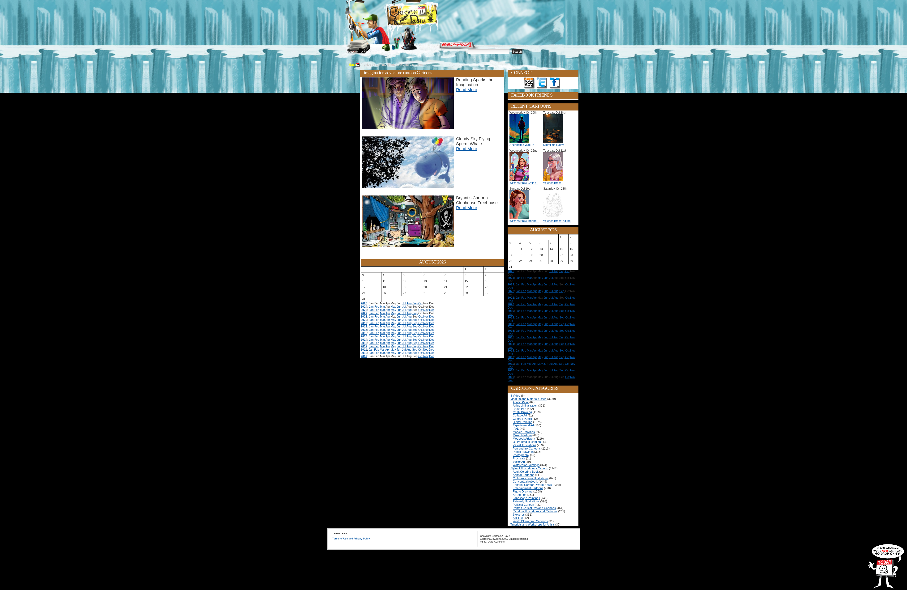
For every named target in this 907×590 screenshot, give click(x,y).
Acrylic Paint (521, 402)
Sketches (519, 514)
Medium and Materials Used (528, 399)
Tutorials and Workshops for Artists (532, 524)
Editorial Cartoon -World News (532, 485)
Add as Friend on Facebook (555, 83)
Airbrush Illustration (525, 405)
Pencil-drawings (523, 452)
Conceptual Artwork (525, 481)
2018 (364, 326)
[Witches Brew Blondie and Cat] (554, 179)
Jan (371, 306)
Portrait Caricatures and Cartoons (534, 508)
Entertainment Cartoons (528, 488)
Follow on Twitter (542, 83)
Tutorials (403, 52)
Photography (521, 455)
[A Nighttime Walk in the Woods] (520, 141)
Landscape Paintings (526, 498)
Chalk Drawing (522, 412)
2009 (364, 356)
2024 (364, 306)
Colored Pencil (522, 418)
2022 (364, 313)
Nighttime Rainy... (554, 145)
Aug (409, 303)
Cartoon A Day (423, 16)
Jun (399, 306)
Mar (382, 306)
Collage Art (520, 415)
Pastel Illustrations (524, 445)
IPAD (516, 428)
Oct (420, 303)
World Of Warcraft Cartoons (530, 521)
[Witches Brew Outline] (554, 217)
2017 (364, 329)
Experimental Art (523, 425)
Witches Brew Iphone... (524, 221)
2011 (364, 349)
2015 (364, 336)
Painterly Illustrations (526, 501)
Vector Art (519, 461)
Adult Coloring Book (526, 471)
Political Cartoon (523, 504)
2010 (364, 353)
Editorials (384, 52)
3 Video (515, 395)
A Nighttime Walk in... (522, 145)
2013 (364, 343)
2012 (364, 346)
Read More (466, 89)
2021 (364, 316)
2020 (364, 320)
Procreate (519, 458)
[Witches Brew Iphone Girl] (520, 217)
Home (349, 52)
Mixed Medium (522, 435)
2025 (364, 303)
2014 (364, 339)
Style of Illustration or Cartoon (529, 468)
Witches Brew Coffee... (523, 183)
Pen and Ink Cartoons (527, 448)
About (365, 52)
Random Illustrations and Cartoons (535, 511)
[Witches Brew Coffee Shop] (520, 179)
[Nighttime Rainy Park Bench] (554, 141)
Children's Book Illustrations (530, 478)
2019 (364, 323)
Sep (415, 303)
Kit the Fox (519, 495)
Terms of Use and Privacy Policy (351, 538)
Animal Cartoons (523, 475)
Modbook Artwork (524, 438)
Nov (425, 310)
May (393, 306)
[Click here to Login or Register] (532, 43)
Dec (431, 310)
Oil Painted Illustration (527, 442)
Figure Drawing (523, 491)
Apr (387, 310)
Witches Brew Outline (557, 221)
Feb (376, 306)
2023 (364, 310)
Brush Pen (519, 409)
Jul (404, 303)
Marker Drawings (524, 432)
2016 (364, 333)
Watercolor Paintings (526, 465)
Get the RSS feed (529, 83)
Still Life (518, 518)
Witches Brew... (553, 183)
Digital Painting (522, 422)
